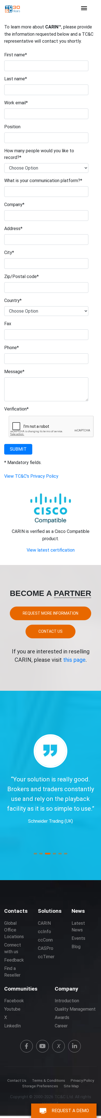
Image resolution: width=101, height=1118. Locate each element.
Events (78, 938)
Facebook (14, 1000)
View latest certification (51, 550)
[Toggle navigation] (84, 8)
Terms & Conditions (48, 1080)
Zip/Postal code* (21, 276)
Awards (62, 1017)
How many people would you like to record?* (39, 154)
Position (12, 126)
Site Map (71, 1086)
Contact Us (50, 631)
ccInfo (44, 931)
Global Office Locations (14, 930)
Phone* (11, 347)
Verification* (16, 409)
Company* (14, 204)
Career (61, 1025)
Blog (76, 946)
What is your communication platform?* (43, 180)
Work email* (16, 102)
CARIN (44, 923)
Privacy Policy (82, 1080)
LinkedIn (12, 1025)
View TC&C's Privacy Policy (31, 476)
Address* (13, 228)
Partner (72, 593)
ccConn (45, 940)
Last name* (15, 78)
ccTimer (46, 956)
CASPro (45, 948)
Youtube (12, 1009)
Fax (7, 323)
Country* (13, 300)
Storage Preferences (40, 1086)
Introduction (67, 1000)
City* (9, 252)
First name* (15, 54)
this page (74, 659)
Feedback (14, 960)
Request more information (50, 613)
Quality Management (75, 1009)
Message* (14, 371)
